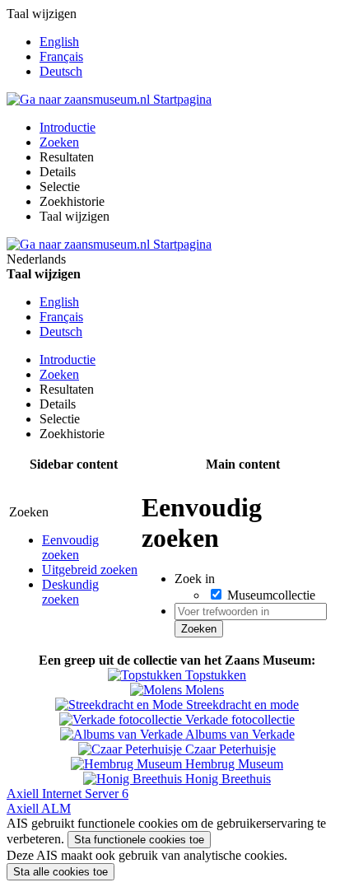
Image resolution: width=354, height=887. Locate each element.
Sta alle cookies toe (60, 872)
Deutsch (61, 71)
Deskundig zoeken (70, 591)
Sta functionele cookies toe (139, 839)
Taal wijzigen (74, 216)
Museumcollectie (271, 595)
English (59, 42)
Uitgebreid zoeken (89, 570)
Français (61, 56)
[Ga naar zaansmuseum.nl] (109, 99)
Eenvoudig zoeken (70, 547)
